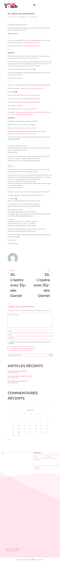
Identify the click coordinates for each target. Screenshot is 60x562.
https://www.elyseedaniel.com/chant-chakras (22, 128)
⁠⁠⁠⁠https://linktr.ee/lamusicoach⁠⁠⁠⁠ (32, 42)
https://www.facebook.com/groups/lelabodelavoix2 (24, 102)
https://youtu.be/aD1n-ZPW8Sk (26, 109)
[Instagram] (15, 554)
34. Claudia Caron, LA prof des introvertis (17, 381)
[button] (34, 5)
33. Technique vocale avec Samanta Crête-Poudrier (20, 376)
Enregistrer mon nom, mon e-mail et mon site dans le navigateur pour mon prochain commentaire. (29, 342)
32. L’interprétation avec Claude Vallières (17, 371)
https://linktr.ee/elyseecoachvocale (32, 88)
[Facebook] (9, 554)
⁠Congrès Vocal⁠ (32, 58)
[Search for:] (28, 355)
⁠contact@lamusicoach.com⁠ (31, 46)
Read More (11, 240)
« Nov (9, 439)
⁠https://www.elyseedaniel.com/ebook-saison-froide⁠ (24, 95)
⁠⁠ (13, 33)
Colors (14, 16)
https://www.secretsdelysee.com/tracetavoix (22, 133)
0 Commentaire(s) (33, 16)
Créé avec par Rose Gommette (34, 559)
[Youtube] (12, 554)
